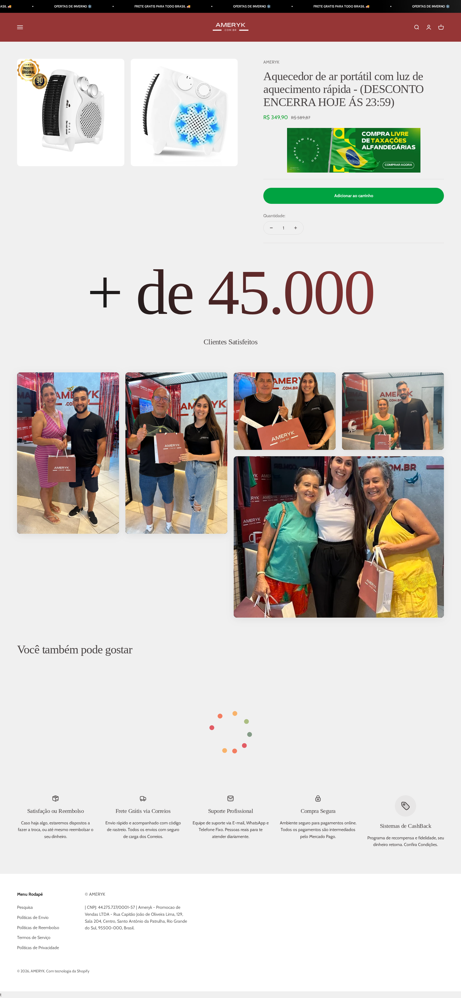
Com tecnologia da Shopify (67, 971)
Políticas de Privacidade (38, 947)
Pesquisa (25, 907)
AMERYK (271, 62)
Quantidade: (274, 215)
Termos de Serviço (33, 937)
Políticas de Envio (33, 917)
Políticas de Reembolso (38, 927)
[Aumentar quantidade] (295, 227)
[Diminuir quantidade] (271, 227)
